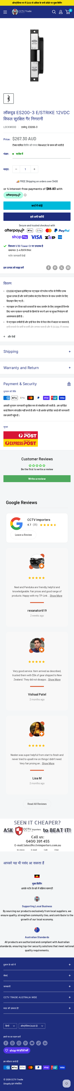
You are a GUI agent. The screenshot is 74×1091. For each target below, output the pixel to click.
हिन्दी (7, 1025)
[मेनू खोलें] (5, 12)
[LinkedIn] (45, 1043)
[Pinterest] (25, 1043)
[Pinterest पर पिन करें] (55, 267)
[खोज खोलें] (54, 12)
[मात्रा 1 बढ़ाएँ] (34, 169)
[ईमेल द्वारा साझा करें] (68, 267)
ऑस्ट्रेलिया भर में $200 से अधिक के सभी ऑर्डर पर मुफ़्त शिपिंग (37, 2)
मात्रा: (6, 169)
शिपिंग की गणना (31, 145)
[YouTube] (32, 1043)
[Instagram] (19, 1043)
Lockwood (9, 127)
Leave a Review (23, 534)
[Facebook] (5, 1043)
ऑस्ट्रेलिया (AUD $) (29, 1025)
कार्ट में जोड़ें (37, 205)
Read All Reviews (37, 804)
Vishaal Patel (37, 694)
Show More (56, 595)
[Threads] (12, 1043)
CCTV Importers (38, 520)
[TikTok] (38, 1043)
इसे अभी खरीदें (37, 216)
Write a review (37, 478)
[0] (68, 12)
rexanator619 (37, 610)
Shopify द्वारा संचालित (12, 1083)
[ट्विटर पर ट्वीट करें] (61, 267)
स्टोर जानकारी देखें (16, 255)
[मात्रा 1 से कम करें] (16, 169)
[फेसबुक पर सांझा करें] (48, 267)
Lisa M (37, 778)
